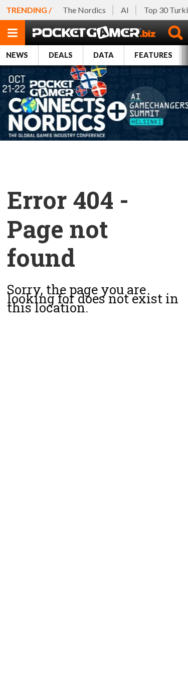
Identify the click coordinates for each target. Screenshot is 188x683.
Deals (61, 55)
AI (125, 10)
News (17, 55)
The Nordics (84, 10)
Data (103, 55)
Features (153, 55)
